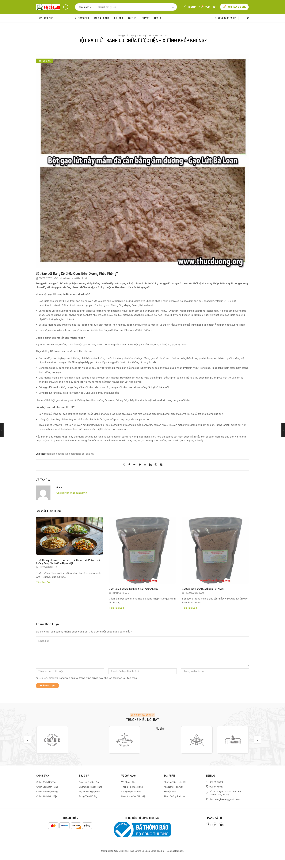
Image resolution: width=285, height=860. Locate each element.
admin (66, 278)
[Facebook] (242, 18)
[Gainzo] (52, 740)
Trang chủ (123, 35)
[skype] (161, 465)
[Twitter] (124, 465)
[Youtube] (221, 824)
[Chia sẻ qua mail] (145, 465)
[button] (65, 7)
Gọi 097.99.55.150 (227, 18)
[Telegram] (247, 18)
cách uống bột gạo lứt (81, 453)
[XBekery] (233, 740)
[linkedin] (150, 465)
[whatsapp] (156, 465)
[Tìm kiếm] (173, 7)
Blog (133, 35)
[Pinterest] (139, 465)
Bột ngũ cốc (145, 35)
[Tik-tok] (214, 824)
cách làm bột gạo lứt (56, 453)
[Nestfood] (124, 740)
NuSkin (161, 728)
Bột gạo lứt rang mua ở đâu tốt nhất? (203, 588)
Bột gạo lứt (161, 35)
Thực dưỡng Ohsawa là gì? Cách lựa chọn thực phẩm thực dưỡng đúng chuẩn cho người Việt (68, 561)
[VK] (134, 465)
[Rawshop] (196, 740)
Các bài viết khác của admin (71, 492)
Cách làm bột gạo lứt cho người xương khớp (133, 588)
